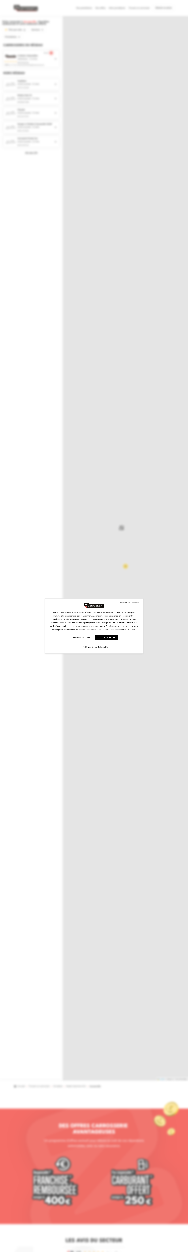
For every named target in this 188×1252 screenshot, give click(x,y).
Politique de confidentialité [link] (95, 647)
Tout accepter (106, 637)
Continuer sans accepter (128, 602)
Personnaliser (82, 637)
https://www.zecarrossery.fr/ (74, 612)
